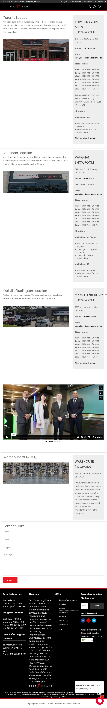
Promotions (64, 612)
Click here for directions (85, 138)
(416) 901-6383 (89, 48)
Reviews (62, 616)
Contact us (63, 625)
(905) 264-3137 (90, 178)
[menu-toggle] (4, 6)
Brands (62, 608)
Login (61, 629)
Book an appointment (68, 600)
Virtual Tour (63, 621)
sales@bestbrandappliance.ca (88, 58)
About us (62, 604)
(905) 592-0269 (90, 316)
